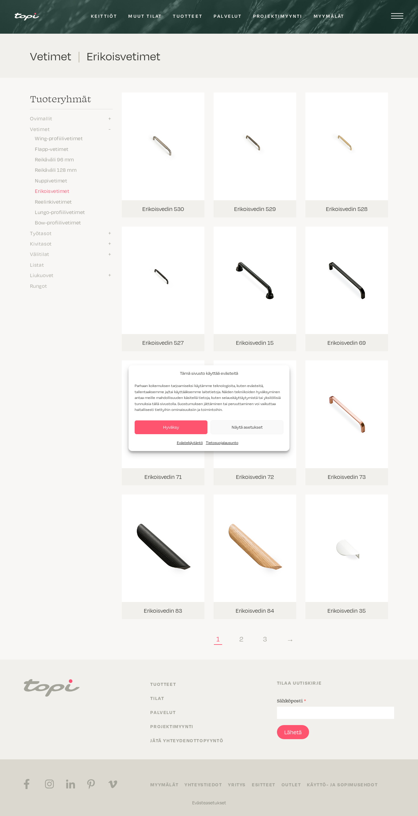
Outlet (291, 784)
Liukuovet (42, 275)
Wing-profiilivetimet (59, 138)
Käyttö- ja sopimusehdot (342, 784)
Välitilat (39, 253)
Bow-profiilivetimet (58, 222)
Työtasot (40, 233)
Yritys (237, 784)
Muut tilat (145, 16)
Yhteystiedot (203, 784)
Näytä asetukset (247, 427)
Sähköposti (291, 701)
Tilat (157, 698)
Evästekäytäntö (190, 442)
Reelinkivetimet (53, 201)
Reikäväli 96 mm (54, 159)
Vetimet (40, 129)
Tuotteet (188, 16)
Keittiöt (104, 16)
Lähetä (293, 732)
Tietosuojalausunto (222, 442)
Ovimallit (41, 118)
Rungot (38, 285)
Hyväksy (171, 427)
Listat (37, 264)
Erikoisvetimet (52, 190)
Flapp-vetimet (52, 148)
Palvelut (228, 16)
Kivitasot (41, 243)
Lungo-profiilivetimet (60, 212)
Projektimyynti (278, 16)
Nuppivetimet (51, 180)
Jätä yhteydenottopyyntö (186, 740)
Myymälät (329, 16)
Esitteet (263, 784)
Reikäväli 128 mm (56, 169)
